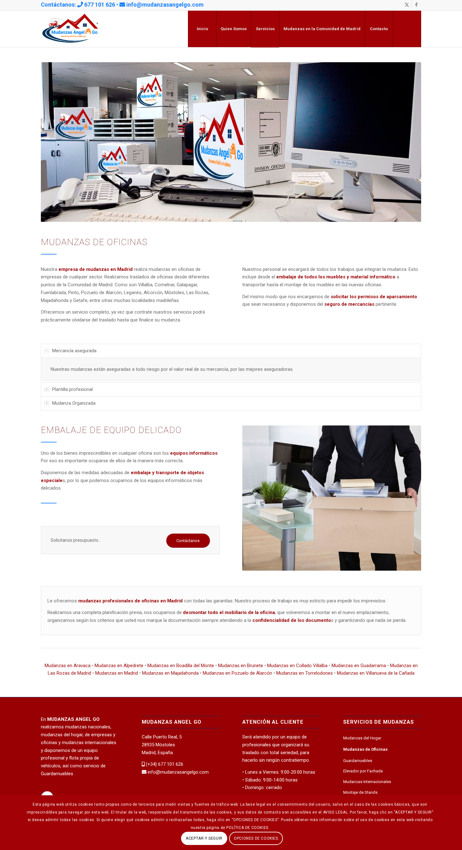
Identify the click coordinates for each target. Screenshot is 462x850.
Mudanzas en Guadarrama (359, 665)
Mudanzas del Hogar (362, 738)
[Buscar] (407, 29)
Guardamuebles (357, 760)
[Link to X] (406, 4)
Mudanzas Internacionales (367, 781)
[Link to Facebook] (416, 4)
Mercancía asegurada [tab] (74, 351)
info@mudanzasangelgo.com (165, 4)
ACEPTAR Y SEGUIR (204, 838)
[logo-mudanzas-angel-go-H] (70, 29)
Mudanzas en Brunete (240, 665)
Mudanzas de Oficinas (365, 749)
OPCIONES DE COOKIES (256, 838)
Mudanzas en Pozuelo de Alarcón (237, 673)
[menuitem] (202, 29)
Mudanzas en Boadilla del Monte (180, 665)
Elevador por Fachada (363, 771)
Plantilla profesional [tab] (72, 389)
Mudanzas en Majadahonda (170, 673)
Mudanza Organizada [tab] (74, 403)
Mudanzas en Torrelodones (304, 673)
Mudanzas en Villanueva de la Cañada (376, 673)
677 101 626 (99, 4)
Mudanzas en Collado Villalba (297, 665)
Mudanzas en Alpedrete (119, 665)
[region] (231, 369)
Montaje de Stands (360, 792)
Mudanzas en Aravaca (68, 665)
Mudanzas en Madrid (116, 673)
